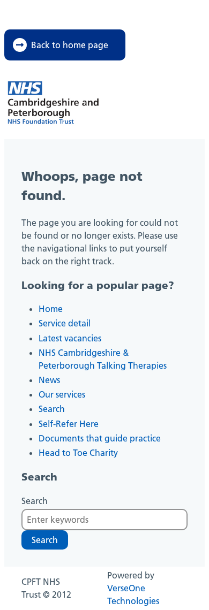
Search (52, 408)
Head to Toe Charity (78, 452)
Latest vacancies (70, 338)
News (49, 380)
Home (51, 308)
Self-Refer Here (69, 423)
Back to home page (69, 45)
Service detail (65, 323)
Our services (62, 394)
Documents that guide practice (100, 438)
